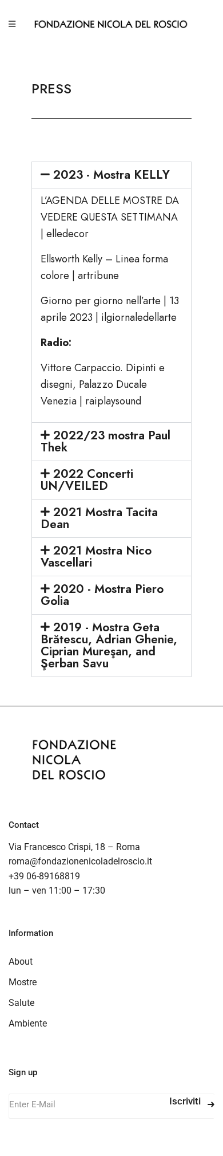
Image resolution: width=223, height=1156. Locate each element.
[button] (111, 175)
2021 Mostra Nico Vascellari (96, 556)
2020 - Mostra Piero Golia (102, 595)
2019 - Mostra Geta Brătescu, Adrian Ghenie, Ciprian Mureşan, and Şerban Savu (109, 645)
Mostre (23, 982)
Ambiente (28, 1023)
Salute (21, 1002)
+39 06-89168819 (44, 876)
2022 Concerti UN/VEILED (87, 479)
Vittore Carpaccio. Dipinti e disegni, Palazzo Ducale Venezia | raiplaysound (103, 384)
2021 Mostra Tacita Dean (99, 518)
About (21, 961)
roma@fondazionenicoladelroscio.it (80, 861)
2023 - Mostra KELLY (111, 174)
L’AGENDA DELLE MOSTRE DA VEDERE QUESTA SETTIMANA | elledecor (110, 217)
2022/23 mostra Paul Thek (105, 441)
